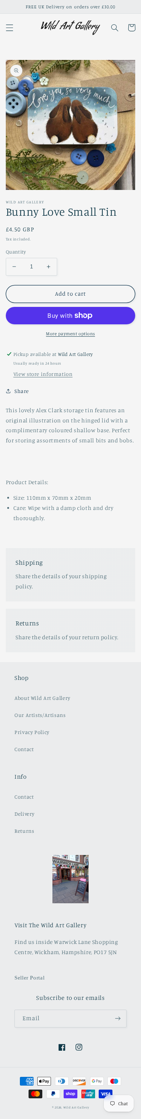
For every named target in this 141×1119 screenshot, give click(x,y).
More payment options (70, 333)
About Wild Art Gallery (42, 698)
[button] (9, 27)
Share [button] (21, 391)
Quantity (16, 252)
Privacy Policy (32, 732)
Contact (24, 749)
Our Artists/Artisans (40, 715)
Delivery (24, 814)
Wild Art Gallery (76, 1107)
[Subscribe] (118, 1018)
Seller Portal (29, 978)
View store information (43, 374)
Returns (24, 831)
